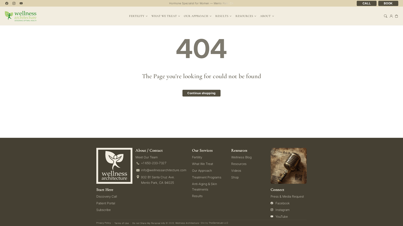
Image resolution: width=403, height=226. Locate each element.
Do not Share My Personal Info (148, 223)
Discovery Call (106, 196)
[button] (385, 16)
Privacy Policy (103, 223)
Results (221, 16)
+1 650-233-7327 (153, 163)
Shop (235, 177)
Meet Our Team (147, 157)
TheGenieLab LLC (218, 223)
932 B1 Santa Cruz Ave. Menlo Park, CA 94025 (158, 180)
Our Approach (202, 170)
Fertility (197, 157)
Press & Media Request (287, 196)
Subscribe (103, 210)
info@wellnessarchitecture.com (163, 170)
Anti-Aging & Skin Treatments (204, 186)
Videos (236, 170)
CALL (367, 3)
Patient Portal (105, 203)
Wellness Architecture (187, 223)
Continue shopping (201, 93)
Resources (239, 164)
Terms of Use (121, 223)
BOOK (388, 3)
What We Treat (202, 164)
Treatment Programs (206, 177)
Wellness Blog (241, 157)
